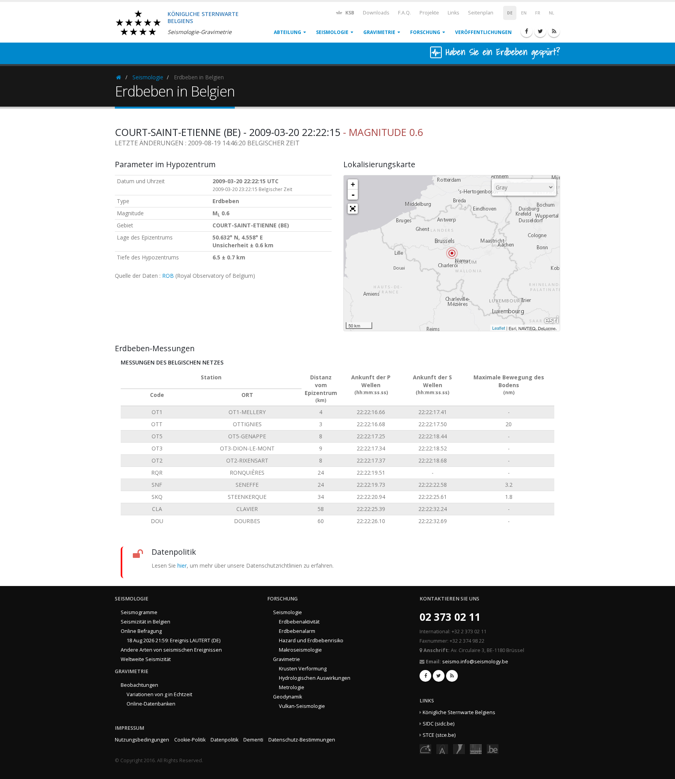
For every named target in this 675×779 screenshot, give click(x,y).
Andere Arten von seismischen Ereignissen (171, 650)
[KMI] (459, 748)
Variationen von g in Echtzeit (159, 694)
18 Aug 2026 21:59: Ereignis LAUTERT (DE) (173, 640)
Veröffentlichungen (483, 32)
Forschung (425, 32)
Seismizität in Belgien (145, 621)
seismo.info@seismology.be (475, 661)
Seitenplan (480, 12)
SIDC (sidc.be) (438, 723)
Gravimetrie (379, 32)
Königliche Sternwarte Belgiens (459, 712)
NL (551, 13)
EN (524, 13)
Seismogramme (139, 612)
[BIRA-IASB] (442, 748)
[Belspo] (476, 748)
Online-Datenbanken (151, 703)
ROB (168, 275)
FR (537, 13)
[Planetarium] (425, 748)
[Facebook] (526, 31)
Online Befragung (141, 631)
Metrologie (291, 687)
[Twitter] (540, 31)
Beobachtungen (139, 685)
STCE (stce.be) (439, 735)
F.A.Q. (404, 12)
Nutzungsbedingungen (142, 739)
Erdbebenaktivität (299, 621)
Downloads (376, 12)
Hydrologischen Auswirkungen (314, 678)
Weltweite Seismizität (146, 659)
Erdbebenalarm (297, 631)
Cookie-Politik (189, 739)
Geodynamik (287, 696)
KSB (349, 12)
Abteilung (287, 32)
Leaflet (498, 328)
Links (453, 12)
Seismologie (332, 32)
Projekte (429, 12)
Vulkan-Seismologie (302, 706)
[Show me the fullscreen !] (353, 209)
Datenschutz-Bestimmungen (301, 739)
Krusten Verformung (303, 668)
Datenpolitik (224, 739)
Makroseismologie (300, 650)
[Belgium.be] (492, 748)
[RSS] (554, 31)
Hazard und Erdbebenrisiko (311, 640)
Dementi (253, 739)
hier (182, 565)
